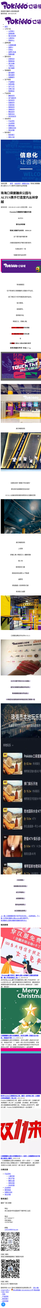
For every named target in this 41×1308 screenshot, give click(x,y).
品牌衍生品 (12, 52)
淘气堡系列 (12, 98)
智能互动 (11, 114)
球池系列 (11, 100)
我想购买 (11, 91)
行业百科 (11, 121)
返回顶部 (4, 1301)
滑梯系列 (11, 109)
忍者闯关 (11, 105)
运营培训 (11, 59)
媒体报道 (11, 125)
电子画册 (11, 68)
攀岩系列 (11, 112)
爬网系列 (11, 107)
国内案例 (11, 72)
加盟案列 (11, 77)
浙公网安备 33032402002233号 (23, 1290)
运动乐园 (11, 1185)
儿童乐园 (11, 1176)
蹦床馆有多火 (22, 920)
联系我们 (11, 135)
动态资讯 (17, 183)
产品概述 (11, 82)
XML (3, 1292)
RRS (7, 1292)
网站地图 (37, 1290)
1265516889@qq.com (11, 1229)
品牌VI (10, 47)
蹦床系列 (11, 95)
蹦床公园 (11, 1181)
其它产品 (11, 1178)
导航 (3, 1294)
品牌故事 (11, 33)
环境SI (10, 49)
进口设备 (11, 63)
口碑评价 (11, 38)
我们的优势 (12, 36)
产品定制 (4, 1296)
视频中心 (11, 40)
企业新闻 (11, 123)
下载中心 (11, 66)
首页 (6, 26)
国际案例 (11, 75)
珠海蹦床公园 (5, 920)
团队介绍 (11, 137)
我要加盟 (11, 54)
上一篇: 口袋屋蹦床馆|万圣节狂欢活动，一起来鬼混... (19, 916)
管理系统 (11, 61)
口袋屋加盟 (12, 45)
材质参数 (11, 84)
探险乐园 (11, 1183)
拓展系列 (11, 102)
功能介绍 (11, 89)
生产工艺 (11, 86)
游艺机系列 (12, 116)
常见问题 (11, 130)
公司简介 (11, 31)
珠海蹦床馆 (14, 920)
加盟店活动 (12, 128)
